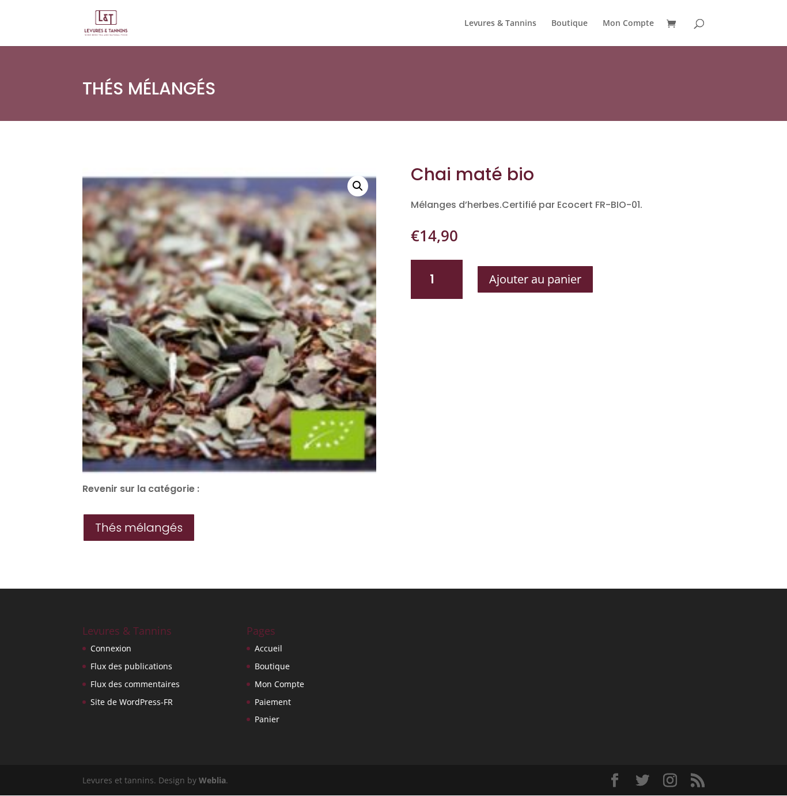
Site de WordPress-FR (131, 701)
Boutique (569, 23)
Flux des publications (131, 666)
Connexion (110, 648)
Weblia (212, 780)
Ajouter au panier (535, 279)
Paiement (273, 701)
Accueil (268, 648)
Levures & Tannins (500, 23)
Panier (267, 719)
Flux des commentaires (135, 684)
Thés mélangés (148, 88)
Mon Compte (628, 23)
